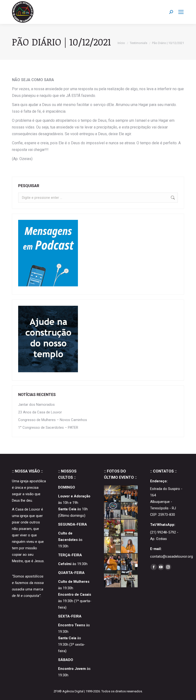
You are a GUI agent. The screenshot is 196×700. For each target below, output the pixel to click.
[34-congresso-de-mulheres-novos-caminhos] (112, 493)
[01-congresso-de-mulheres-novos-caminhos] (112, 579)
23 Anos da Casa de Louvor (40, 412)
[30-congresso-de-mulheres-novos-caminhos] (112, 510)
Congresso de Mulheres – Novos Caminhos (52, 420)
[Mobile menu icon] (181, 12)
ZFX (56, 691)
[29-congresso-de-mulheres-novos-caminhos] (129, 510)
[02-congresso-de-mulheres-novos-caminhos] (129, 562)
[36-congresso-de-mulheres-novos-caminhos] (129, 493)
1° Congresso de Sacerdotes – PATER (48, 427)
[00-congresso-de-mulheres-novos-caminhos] (129, 579)
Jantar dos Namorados (36, 404)
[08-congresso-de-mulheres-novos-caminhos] (112, 562)
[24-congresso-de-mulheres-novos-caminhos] (112, 545)
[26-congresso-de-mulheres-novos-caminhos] (129, 528)
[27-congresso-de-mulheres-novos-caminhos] (112, 528)
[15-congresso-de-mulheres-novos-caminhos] (129, 545)
